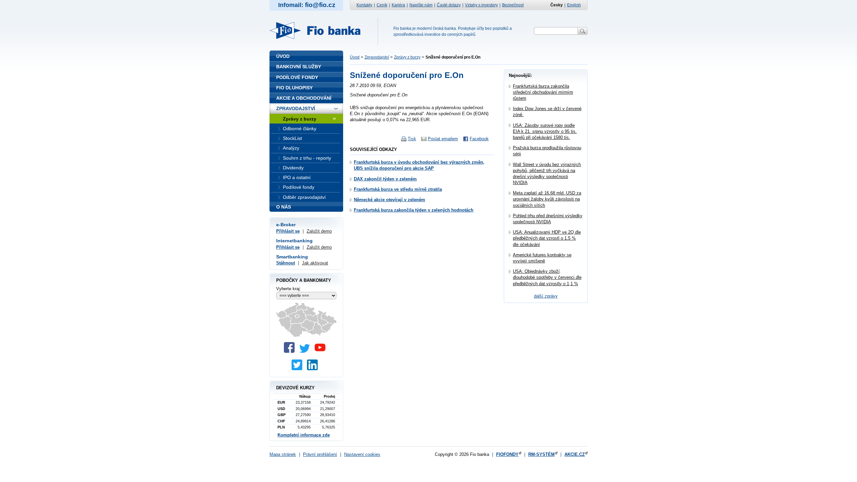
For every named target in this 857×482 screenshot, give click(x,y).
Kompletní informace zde (304, 434)
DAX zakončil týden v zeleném (385, 178)
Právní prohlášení (320, 454)
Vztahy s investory (481, 5)
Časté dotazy (449, 5)
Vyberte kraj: (288, 288)
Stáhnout (285, 262)
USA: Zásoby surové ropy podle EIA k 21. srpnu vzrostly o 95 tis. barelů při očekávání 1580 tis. (545, 131)
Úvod (355, 57)
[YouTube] (322, 351)
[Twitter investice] (299, 368)
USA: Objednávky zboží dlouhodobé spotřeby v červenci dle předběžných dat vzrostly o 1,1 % (547, 277)
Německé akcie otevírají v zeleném (389, 199)
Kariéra (398, 5)
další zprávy (546, 296)
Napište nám (421, 5)
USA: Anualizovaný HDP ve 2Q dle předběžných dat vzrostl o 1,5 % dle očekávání (547, 238)
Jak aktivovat (315, 262)
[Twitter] (306, 351)
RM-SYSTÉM (541, 454)
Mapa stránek (282, 454)
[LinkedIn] (314, 368)
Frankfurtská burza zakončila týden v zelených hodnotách (413, 210)
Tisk (412, 138)
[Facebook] (291, 351)
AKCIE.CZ (574, 454)
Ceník (382, 5)
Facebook (479, 138)
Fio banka (319, 30)
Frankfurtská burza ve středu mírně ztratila (398, 189)
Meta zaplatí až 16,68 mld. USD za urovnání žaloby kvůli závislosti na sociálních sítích (547, 199)
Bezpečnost (513, 5)
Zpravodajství (377, 57)
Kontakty (364, 5)
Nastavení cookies (362, 454)
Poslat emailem (443, 138)
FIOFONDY (507, 454)
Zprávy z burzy (407, 57)
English (574, 5)
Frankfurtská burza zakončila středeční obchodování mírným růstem (543, 92)
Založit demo (319, 231)
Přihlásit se (288, 231)
